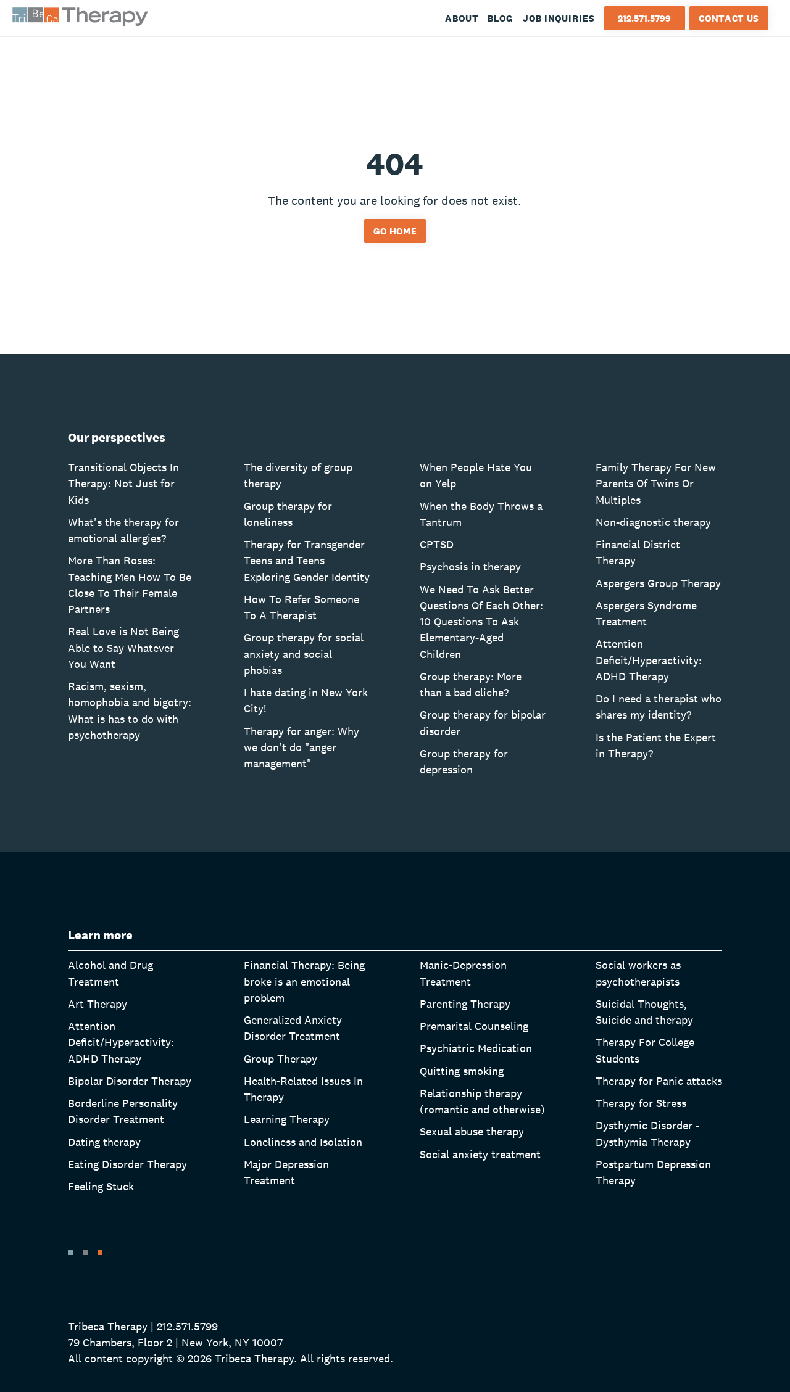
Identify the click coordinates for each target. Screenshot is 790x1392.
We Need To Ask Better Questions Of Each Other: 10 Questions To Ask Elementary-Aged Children (481, 621)
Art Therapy (97, 1004)
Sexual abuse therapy (472, 1131)
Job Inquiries (559, 18)
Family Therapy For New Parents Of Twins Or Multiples (656, 483)
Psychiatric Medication (476, 1048)
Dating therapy (104, 1142)
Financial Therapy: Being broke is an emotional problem (304, 981)
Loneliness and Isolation (303, 1142)
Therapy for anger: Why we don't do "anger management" (301, 747)
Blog (501, 18)
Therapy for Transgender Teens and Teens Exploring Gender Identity (307, 560)
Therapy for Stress (641, 1103)
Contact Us (729, 18)
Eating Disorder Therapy (127, 1164)
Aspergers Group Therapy (658, 583)
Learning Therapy (287, 1119)
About (462, 18)
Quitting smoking (462, 1071)
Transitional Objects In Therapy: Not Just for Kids (123, 483)
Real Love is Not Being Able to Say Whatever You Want (123, 647)
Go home (395, 231)
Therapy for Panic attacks (659, 1081)
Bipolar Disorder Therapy (129, 1081)
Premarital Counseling (474, 1026)
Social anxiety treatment (480, 1154)
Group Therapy (280, 1059)
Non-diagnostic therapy (653, 522)
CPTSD (437, 544)
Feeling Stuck (101, 1186)
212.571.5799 (644, 18)
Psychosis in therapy (470, 566)
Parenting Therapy (465, 1004)
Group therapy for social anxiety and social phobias (304, 653)
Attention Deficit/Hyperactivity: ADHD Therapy (649, 659)
